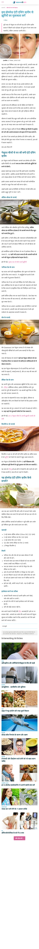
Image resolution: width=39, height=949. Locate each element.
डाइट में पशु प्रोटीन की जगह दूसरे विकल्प (15, 711)
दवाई (3, 661)
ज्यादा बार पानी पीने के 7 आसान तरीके (14, 809)
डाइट (3, 709)
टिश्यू (10, 469)
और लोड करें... (19, 838)
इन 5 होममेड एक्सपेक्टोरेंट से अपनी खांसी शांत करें (18, 785)
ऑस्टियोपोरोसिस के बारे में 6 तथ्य (13, 833)
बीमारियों (3, 685)
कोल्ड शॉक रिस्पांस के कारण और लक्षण (15, 735)
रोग (2, 831)
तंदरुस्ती (3, 7)
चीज (20, 611)
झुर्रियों (7, 457)
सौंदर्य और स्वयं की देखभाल (12, 7)
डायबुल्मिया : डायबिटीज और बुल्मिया (13, 687)
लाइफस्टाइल (4, 807)
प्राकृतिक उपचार (5, 783)
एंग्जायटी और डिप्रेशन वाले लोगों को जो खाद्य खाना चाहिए (18, 760)
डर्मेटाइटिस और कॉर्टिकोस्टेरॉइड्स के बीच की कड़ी (18, 663)
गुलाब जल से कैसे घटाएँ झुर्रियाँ (17, 262)
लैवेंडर (6, 387)
